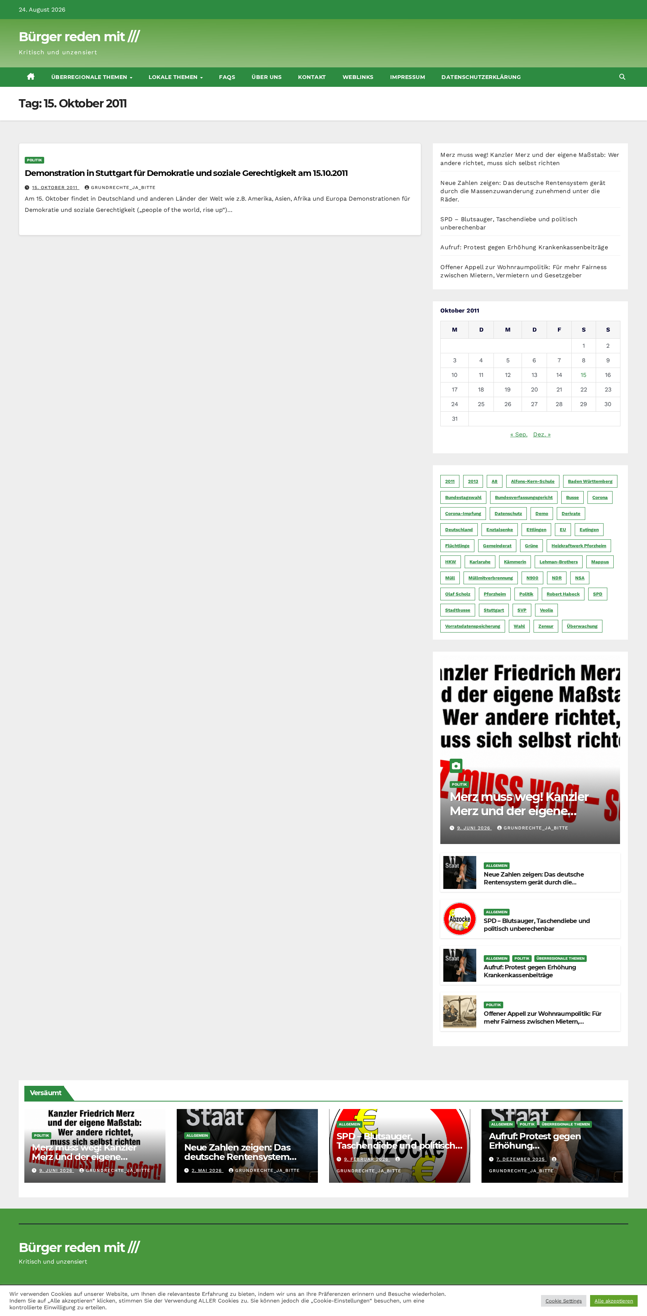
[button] (622, 76)
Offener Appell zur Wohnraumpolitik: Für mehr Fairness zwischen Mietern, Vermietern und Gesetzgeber (542, 1021)
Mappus (600, 561)
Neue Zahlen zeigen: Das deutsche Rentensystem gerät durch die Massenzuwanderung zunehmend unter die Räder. (522, 191)
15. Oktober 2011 (55, 187)
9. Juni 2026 (474, 828)
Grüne (531, 545)
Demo (541, 513)
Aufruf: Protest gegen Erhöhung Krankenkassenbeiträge (524, 247)
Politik (34, 160)
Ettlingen (536, 529)
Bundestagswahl (463, 497)
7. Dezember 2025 (521, 1159)
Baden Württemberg (590, 481)
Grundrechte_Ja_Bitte (123, 187)
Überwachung (582, 626)
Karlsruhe (480, 561)
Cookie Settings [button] (564, 1301)
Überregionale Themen (90, 77)
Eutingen (589, 529)
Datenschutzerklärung (481, 77)
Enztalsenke (499, 529)
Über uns (267, 77)
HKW (450, 561)
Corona (600, 497)
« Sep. (519, 434)
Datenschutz (508, 513)
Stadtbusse (457, 610)
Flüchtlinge (457, 545)
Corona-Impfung (463, 513)
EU (563, 529)
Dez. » (542, 434)
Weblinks (358, 77)
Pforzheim (495, 594)
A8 (495, 481)
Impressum (407, 77)
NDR (557, 578)
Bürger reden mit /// (79, 37)
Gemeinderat (497, 545)
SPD (597, 594)
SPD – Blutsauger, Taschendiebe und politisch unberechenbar (537, 924)
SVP (521, 610)
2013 (473, 481)
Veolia (546, 610)
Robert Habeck (563, 594)
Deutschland (459, 529)
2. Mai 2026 (208, 1170)
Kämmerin (515, 561)
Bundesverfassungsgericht (524, 497)
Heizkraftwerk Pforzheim (579, 545)
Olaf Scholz (457, 594)
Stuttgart (494, 610)
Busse (572, 497)
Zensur (545, 626)
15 (583, 374)
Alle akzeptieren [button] (614, 1301)
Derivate (571, 513)
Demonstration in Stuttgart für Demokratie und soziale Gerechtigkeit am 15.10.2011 (186, 173)
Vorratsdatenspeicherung (472, 626)
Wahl (519, 626)
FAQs (227, 77)
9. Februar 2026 (367, 1159)
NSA (579, 578)
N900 (532, 578)
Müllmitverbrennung (490, 578)
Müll (450, 578)
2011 (450, 481)
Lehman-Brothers (559, 561)
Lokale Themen (174, 77)
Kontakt (312, 77)
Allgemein (496, 865)
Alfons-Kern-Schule (533, 481)
